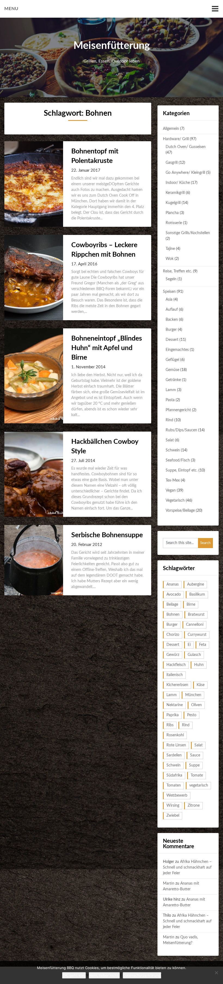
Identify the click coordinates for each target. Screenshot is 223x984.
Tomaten (173, 785)
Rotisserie (174, 223)
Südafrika (174, 775)
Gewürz (172, 655)
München (193, 695)
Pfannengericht (178, 410)
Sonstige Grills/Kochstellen (188, 233)
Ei (189, 645)
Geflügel (172, 360)
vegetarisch (198, 785)
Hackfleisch (176, 665)
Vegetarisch (175, 500)
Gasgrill (172, 163)
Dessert (172, 340)
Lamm (171, 390)
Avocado (173, 594)
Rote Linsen (176, 745)
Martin (168, 883)
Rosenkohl (175, 735)
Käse (201, 685)
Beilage (172, 604)
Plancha (172, 213)
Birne (191, 604)
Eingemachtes (177, 350)
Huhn (199, 665)
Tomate (197, 775)
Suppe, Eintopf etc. (181, 470)
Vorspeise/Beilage (180, 511)
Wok (170, 259)
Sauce (195, 755)
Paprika (172, 715)
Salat (170, 440)
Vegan (171, 490)
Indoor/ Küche (178, 183)
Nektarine (174, 705)
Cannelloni (194, 625)
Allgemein (171, 129)
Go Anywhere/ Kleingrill (185, 173)
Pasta (170, 400)
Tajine (170, 249)
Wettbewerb (176, 795)
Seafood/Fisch (178, 460)
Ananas (172, 584)
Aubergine (195, 584)
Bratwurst (196, 615)
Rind (169, 420)
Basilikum (197, 594)
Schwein (173, 450)
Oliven (196, 705)
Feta (202, 645)
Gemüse (172, 370)
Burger (171, 330)
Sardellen (174, 755)
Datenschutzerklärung (142, 975)
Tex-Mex (173, 480)
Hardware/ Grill (176, 139)
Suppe (194, 765)
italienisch (174, 675)
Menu (11, 9)
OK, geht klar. (74, 975)
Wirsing (172, 805)
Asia (169, 299)
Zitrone (194, 805)
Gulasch (194, 655)
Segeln (171, 279)
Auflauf (172, 310)
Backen (172, 320)
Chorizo (172, 635)
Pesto (191, 715)
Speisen (169, 292)
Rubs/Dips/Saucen (181, 430)
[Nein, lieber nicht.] (216, 972)
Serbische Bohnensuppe (107, 535)
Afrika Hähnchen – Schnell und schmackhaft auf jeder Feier (187, 867)
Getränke (173, 380)
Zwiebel (172, 816)
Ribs (170, 725)
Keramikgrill (175, 193)
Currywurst (197, 635)
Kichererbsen (177, 685)
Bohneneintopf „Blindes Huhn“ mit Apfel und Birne (106, 348)
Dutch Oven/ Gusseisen (186, 147)
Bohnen (172, 615)
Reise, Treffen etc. (177, 271)
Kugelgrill (173, 203)
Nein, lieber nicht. (104, 975)
